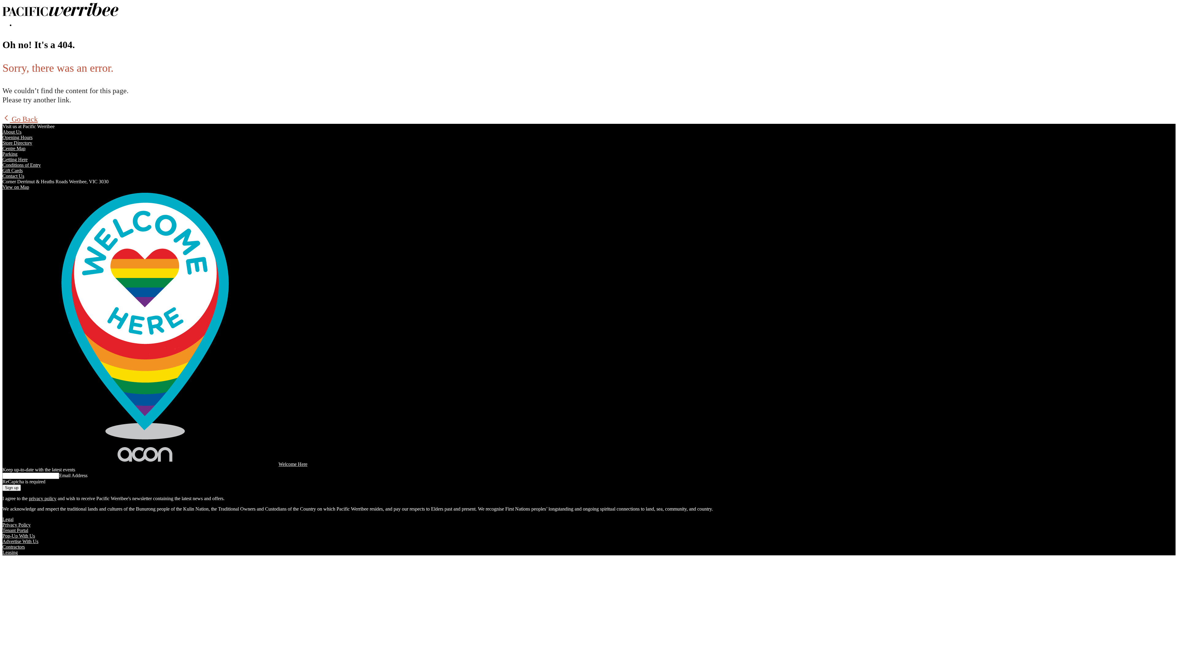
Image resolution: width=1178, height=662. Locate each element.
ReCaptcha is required (23, 481)
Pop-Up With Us (18, 535)
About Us (11, 132)
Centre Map (13, 148)
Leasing (10, 552)
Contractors (13, 547)
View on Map (15, 187)
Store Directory (17, 143)
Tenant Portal (15, 530)
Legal (7, 519)
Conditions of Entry (21, 165)
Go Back (24, 119)
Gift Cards (12, 170)
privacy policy (42, 498)
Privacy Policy (16, 524)
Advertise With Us (20, 541)
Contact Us (13, 176)
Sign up (11, 487)
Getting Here (15, 159)
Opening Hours (17, 137)
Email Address (73, 475)
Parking (9, 154)
